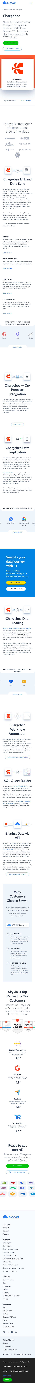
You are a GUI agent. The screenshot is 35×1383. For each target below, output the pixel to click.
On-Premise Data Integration (13, 1258)
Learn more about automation (17, 757)
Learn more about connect (17, 874)
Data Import (7, 1243)
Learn (5, 1320)
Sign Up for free (10, 43)
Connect (6, 1292)
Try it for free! (16, 582)
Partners (6, 1234)
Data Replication (8, 1252)
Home (5, 9)
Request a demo (16, 588)
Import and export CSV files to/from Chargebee (17, 628)
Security (6, 1343)
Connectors (11, 9)
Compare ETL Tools (9, 1317)
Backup (5, 1289)
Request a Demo (14, 48)
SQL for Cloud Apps (10, 1271)
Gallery (5, 1314)
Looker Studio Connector (11, 1296)
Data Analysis (7, 1262)
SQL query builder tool (19, 786)
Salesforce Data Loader (11, 1265)
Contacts (6, 1231)
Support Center (8, 1323)
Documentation (8, 1326)
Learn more (6, 252)
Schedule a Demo (19, 1172)
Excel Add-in (11, 803)
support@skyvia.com (10, 1349)
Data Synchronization (10, 1249)
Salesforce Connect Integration (13, 1268)
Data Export (7, 1246)
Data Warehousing (9, 1255)
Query (5, 1283)
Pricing (5, 1299)
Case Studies (7, 1311)
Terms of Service (8, 1340)
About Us (6, 1228)
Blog (4, 1307)
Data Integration (8, 1280)
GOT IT (7, 1379)
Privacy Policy (8, 1346)
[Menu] (30, 3)
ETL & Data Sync (26, 100)
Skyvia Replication (8, 473)
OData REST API (8, 850)
